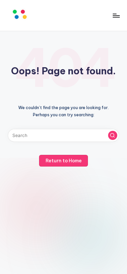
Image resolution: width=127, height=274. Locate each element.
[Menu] (116, 15)
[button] (112, 135)
